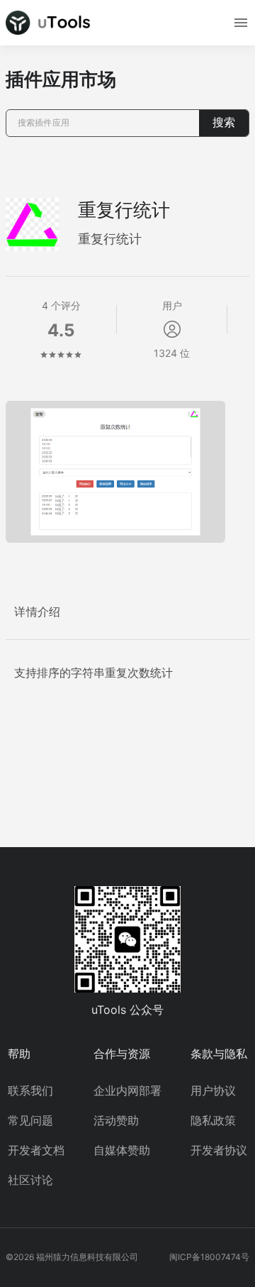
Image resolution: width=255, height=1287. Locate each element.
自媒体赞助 (122, 1150)
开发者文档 (36, 1150)
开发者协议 (219, 1150)
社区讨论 (30, 1180)
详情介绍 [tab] (37, 612)
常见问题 (30, 1120)
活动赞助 (116, 1120)
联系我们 (30, 1090)
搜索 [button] (223, 122)
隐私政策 (213, 1120)
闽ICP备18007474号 (209, 1257)
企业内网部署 (128, 1090)
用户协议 (213, 1090)
